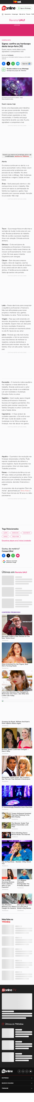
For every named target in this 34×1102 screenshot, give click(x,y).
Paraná (28, 14)
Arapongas (15, 14)
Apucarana (8, 14)
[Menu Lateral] (2, 14)
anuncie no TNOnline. (22, 156)
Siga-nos (24, 63)
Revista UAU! (21, 572)
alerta (5, 532)
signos (6, 536)
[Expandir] (31, 1088)
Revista (17, 20)
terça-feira (15, 536)
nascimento (26, 532)
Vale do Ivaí (22, 14)
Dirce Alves (25, 491)
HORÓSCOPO (15, 532)
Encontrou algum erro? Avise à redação (16, 540)
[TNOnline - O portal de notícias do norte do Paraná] (8, 8)
